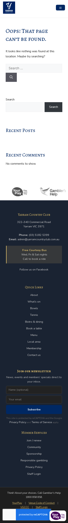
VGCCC (24, 507)
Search (10, 99)
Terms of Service (42, 422)
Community (34, 447)
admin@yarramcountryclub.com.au (38, 239)
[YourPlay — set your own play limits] (57, 515)
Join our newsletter (34, 371)
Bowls (34, 308)
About (34, 295)
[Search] (11, 77)
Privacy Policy (17, 422)
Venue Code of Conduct (42, 503)
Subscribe (34, 409)
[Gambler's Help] (51, 191)
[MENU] (60, 7)
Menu (34, 335)
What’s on (34, 301)
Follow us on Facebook (34, 269)
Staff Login (34, 474)
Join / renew (34, 440)
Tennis (34, 315)
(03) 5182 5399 (39, 235)
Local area (34, 342)
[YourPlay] (18, 191)
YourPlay (17, 503)
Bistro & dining (34, 322)
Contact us (34, 355)
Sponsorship (34, 454)
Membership (34, 348)
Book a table (34, 328)
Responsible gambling (34, 460)
